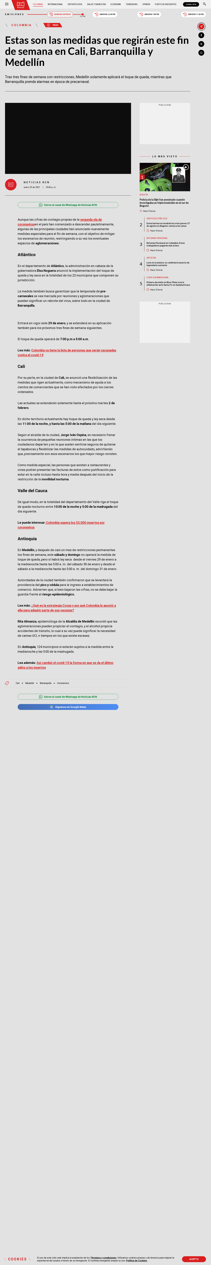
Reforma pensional (157, 238)
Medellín (29, 683)
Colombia (38, 4)
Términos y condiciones (103, 1257)
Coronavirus (63, 683)
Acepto (194, 1259)
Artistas (151, 258)
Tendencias (132, 4)
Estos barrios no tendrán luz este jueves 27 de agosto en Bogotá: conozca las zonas (168, 224)
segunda (86, 219)
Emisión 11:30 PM (196, 14)
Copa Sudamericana (157, 277)
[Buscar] (204, 4)
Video (55, 25)
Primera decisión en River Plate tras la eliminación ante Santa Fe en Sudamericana (168, 283)
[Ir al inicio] (20, 5)
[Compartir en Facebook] (201, 35)
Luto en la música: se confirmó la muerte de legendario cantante (168, 263)
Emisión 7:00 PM (152, 14)
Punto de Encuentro (165, 4)
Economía (116, 4)
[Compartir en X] (201, 44)
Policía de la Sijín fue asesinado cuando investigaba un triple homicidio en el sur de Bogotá (164, 202)
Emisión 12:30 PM (107, 14)
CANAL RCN (191, 4)
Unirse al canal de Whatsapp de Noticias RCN (70, 204)
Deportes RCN (75, 4)
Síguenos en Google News (70, 706)
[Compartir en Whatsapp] (201, 53)
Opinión (146, 4)
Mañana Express (62, 14)
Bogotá (144, 194)
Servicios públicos (157, 218)
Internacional (55, 4)
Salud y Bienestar (96, 4)
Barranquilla (45, 683)
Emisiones (14, 14)
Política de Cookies (136, 1260)
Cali (18, 683)
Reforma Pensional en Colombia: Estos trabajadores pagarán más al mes (166, 244)
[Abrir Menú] (6, 4)
